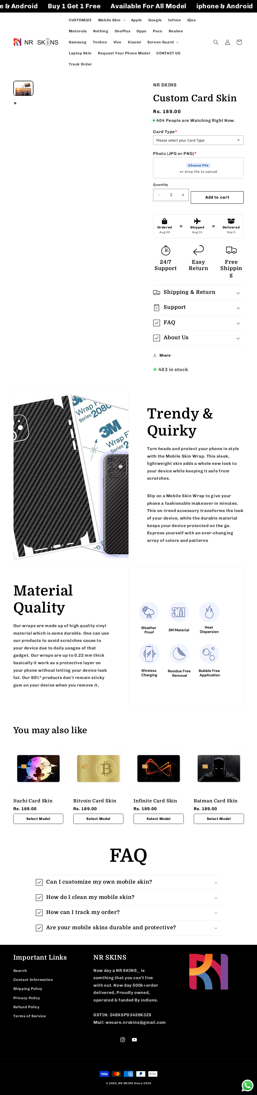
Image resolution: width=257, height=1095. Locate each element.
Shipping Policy (27, 988)
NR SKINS (125, 1083)
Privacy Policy (26, 998)
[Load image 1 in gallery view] (15, 103)
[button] (111, 20)
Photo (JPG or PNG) (174, 153)
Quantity (160, 185)
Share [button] (165, 355)
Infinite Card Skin (155, 800)
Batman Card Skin (216, 800)
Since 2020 (142, 1083)
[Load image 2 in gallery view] (19, 103)
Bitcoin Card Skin (94, 800)
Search (20, 970)
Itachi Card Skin (33, 800)
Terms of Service (29, 1016)
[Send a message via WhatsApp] (247, 1085)
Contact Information (33, 979)
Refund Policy (26, 1007)
